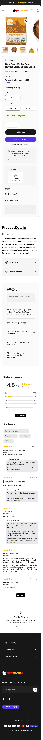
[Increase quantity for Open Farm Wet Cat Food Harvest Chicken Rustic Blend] (17, 124)
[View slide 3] (22, 627)
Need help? (12, 194)
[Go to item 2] (14, 50)
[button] (21, 393)
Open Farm (10, 60)
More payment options (20, 144)
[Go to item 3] (22, 50)
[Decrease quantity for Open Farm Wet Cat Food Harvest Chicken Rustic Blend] (7, 124)
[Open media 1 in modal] (26, 21)
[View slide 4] (24, 627)
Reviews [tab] (10, 424)
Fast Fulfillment (21, 617)
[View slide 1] (16, 627)
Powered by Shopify (26, 730)
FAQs (23, 296)
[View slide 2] (19, 627)
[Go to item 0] (5, 50)
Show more (20, 595)
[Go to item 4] (31, 50)
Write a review (20, 415)
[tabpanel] (20, 514)
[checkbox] (8, 441)
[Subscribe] (35, 690)
